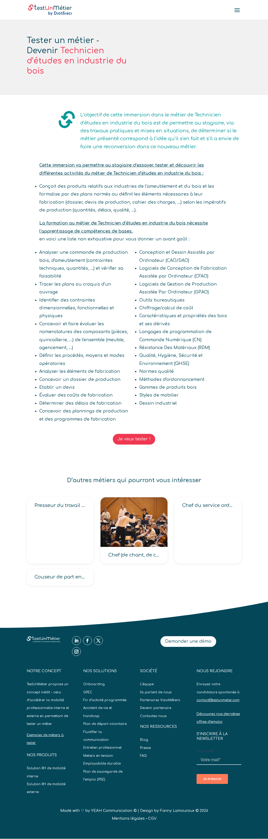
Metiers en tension (98, 756)
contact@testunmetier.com (218, 700)
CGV (152, 818)
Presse (145, 748)
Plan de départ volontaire (105, 724)
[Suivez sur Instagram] (76, 651)
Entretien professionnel (102, 747)
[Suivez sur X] (98, 640)
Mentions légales (128, 818)
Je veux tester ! (134, 439)
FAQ (143, 756)
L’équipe (147, 684)
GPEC (87, 692)
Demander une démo (188, 641)
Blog (144, 740)
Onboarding (94, 684)
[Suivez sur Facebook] (87, 640)
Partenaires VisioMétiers (160, 700)
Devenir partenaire (155, 708)
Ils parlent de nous (156, 692)
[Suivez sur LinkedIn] (76, 640)
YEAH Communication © (114, 811)
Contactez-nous (153, 716)
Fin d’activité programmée (104, 700)
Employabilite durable (102, 763)
